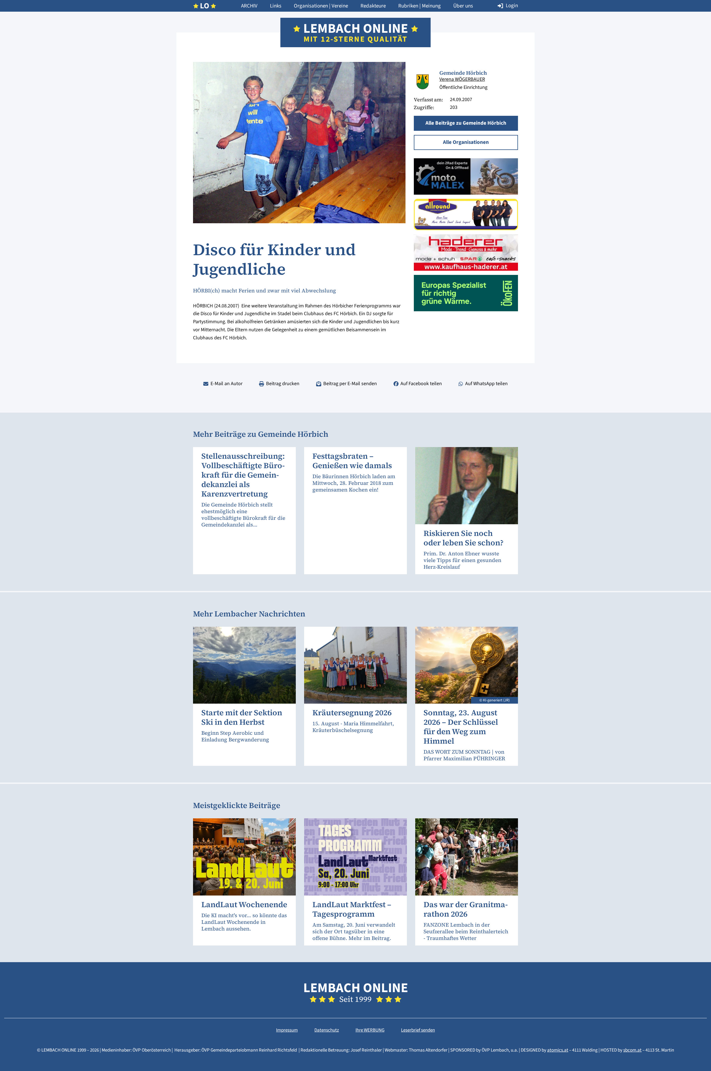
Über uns (463, 6)
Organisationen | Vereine (321, 6)
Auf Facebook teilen (421, 383)
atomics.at (557, 1050)
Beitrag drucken (282, 383)
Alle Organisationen (466, 142)
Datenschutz (326, 1030)
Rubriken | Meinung (419, 6)
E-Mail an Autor (226, 383)
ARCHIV (249, 6)
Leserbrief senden (418, 1030)
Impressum (287, 1030)
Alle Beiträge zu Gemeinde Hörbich (465, 123)
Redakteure (373, 6)
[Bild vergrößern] (422, 80)
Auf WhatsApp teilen (486, 383)
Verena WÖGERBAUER (462, 79)
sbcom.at (632, 1050)
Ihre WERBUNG (370, 1030)
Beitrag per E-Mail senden (350, 383)
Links (275, 6)
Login (512, 5)
